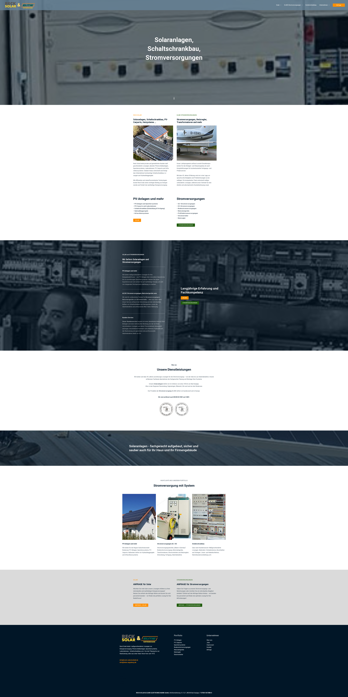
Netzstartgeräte (183, 211)
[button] (280, 5)
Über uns (122, 674)
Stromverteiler (178, 654)
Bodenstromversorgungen (187, 208)
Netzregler (177, 652)
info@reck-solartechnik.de (129, 660)
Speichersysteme (179, 645)
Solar (277, 5)
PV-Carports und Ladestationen (145, 206)
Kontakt (122, 681)
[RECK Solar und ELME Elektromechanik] (21, 5)
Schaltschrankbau (310, 5)
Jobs (121, 676)
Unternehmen (323, 5)
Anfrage (122, 683)
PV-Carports (178, 642)
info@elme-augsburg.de (128, 662)
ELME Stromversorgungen (292, 5)
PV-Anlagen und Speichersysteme (146, 204)
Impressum (123, 679)
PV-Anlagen (178, 640)
